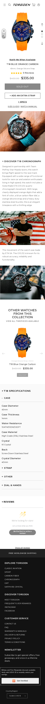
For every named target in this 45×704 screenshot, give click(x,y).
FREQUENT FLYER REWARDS (18, 603)
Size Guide (13, 106)
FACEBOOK (10, 611)
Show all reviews (22, 548)
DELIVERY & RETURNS (15, 635)
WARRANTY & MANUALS (16, 631)
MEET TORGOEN (12, 600)
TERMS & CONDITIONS (15, 642)
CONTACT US (10, 624)
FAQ (6, 627)
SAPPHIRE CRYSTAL (14, 587)
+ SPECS (22, 102)
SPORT (8, 572)
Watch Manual (29, 106)
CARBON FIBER (12, 576)
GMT (7, 583)
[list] (22, 33)
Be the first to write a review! (23, 532)
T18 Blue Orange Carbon (22, 364)
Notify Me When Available (22, 60)
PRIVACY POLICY (12, 638)
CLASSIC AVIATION (13, 568)
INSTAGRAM (10, 607)
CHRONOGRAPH (12, 579)
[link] (22, 553)
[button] (4, 4)
